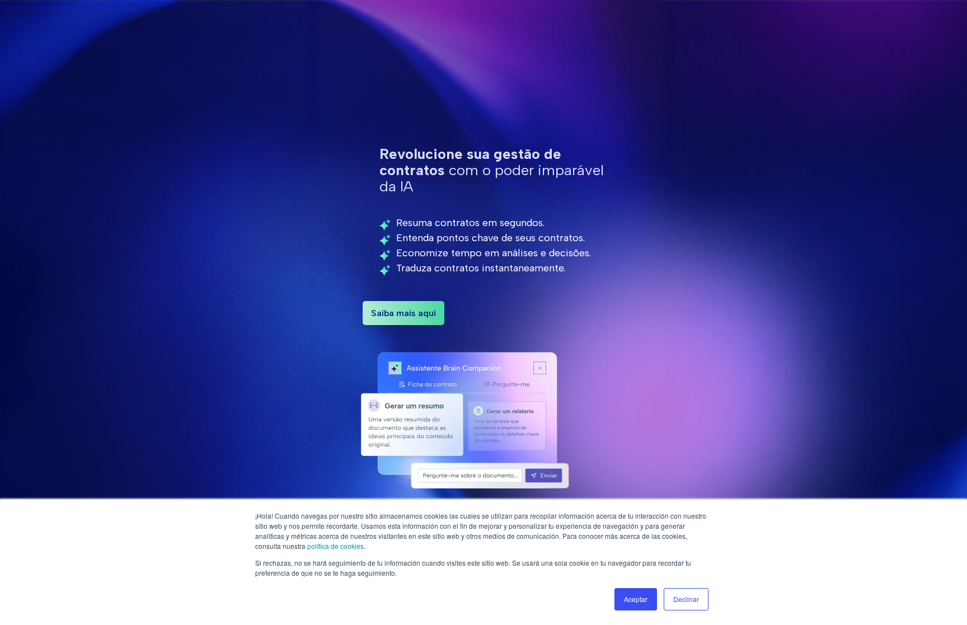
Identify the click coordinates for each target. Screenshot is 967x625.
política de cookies (335, 546)
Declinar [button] (686, 599)
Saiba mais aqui (403, 313)
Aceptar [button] (635, 599)
